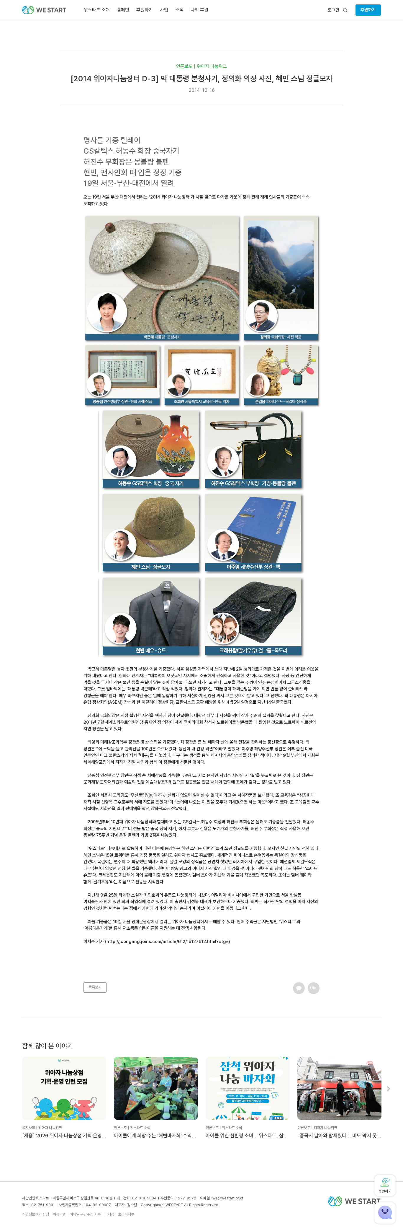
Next (388, 1089)
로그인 (333, 10)
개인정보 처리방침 (35, 1214)
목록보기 (95, 987)
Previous (14, 1089)
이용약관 (59, 1214)
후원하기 (368, 9)
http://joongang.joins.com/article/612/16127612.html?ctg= (168, 941)
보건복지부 (126, 1214)
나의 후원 (199, 10)
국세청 (109, 1214)
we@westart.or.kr (227, 1198)
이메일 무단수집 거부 (85, 1214)
